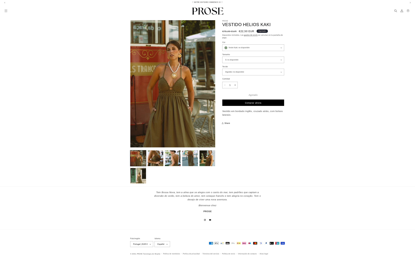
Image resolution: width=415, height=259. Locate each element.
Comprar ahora (253, 103)
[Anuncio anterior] (4, 2)
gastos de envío (251, 35)
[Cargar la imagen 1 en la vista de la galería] (138, 158)
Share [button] (227, 123)
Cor (223, 42)
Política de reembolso (171, 254)
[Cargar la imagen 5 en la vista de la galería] (207, 158)
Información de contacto (247, 254)
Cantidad (226, 79)
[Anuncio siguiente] (410, 2)
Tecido (225, 67)
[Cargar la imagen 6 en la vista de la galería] (138, 175)
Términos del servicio (211, 254)
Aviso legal (264, 254)
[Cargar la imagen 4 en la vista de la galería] (190, 158)
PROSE (140, 254)
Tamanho (226, 54)
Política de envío (228, 254)
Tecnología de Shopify (151, 254)
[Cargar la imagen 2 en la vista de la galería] (155, 158)
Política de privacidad (191, 254)
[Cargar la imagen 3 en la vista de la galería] (173, 158)
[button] (6, 11)
